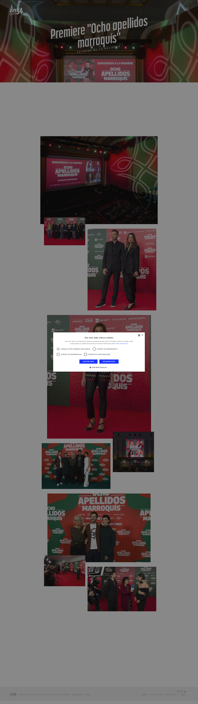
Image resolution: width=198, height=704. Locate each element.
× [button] (142, 335)
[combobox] (139, 335)
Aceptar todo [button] (88, 361)
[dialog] (99, 352)
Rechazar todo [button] (109, 361)
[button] (99, 367)
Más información (122, 344)
